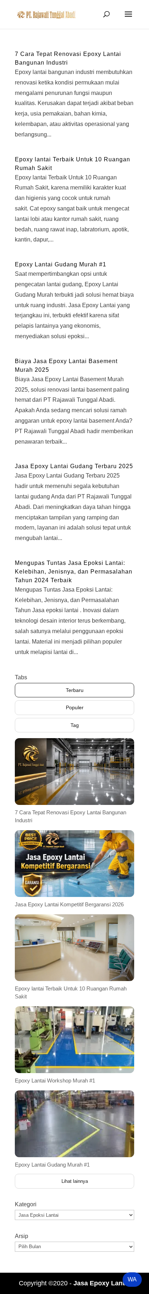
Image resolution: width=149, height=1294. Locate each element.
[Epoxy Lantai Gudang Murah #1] (74, 1123)
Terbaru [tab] (75, 690)
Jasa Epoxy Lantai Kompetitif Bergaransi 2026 (69, 904)
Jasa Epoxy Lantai (101, 1283)
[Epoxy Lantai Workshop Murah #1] (74, 1039)
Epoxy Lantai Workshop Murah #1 (55, 1080)
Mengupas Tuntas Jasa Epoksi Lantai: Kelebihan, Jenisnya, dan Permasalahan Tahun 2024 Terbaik (73, 571)
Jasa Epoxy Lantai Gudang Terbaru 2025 (74, 466)
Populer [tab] (75, 707)
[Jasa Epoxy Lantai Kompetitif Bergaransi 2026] (74, 863)
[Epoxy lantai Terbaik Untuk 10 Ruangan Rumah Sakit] (74, 947)
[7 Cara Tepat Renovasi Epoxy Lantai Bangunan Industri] (74, 771)
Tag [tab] (75, 725)
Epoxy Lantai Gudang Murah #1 (60, 264)
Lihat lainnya (74, 1181)
